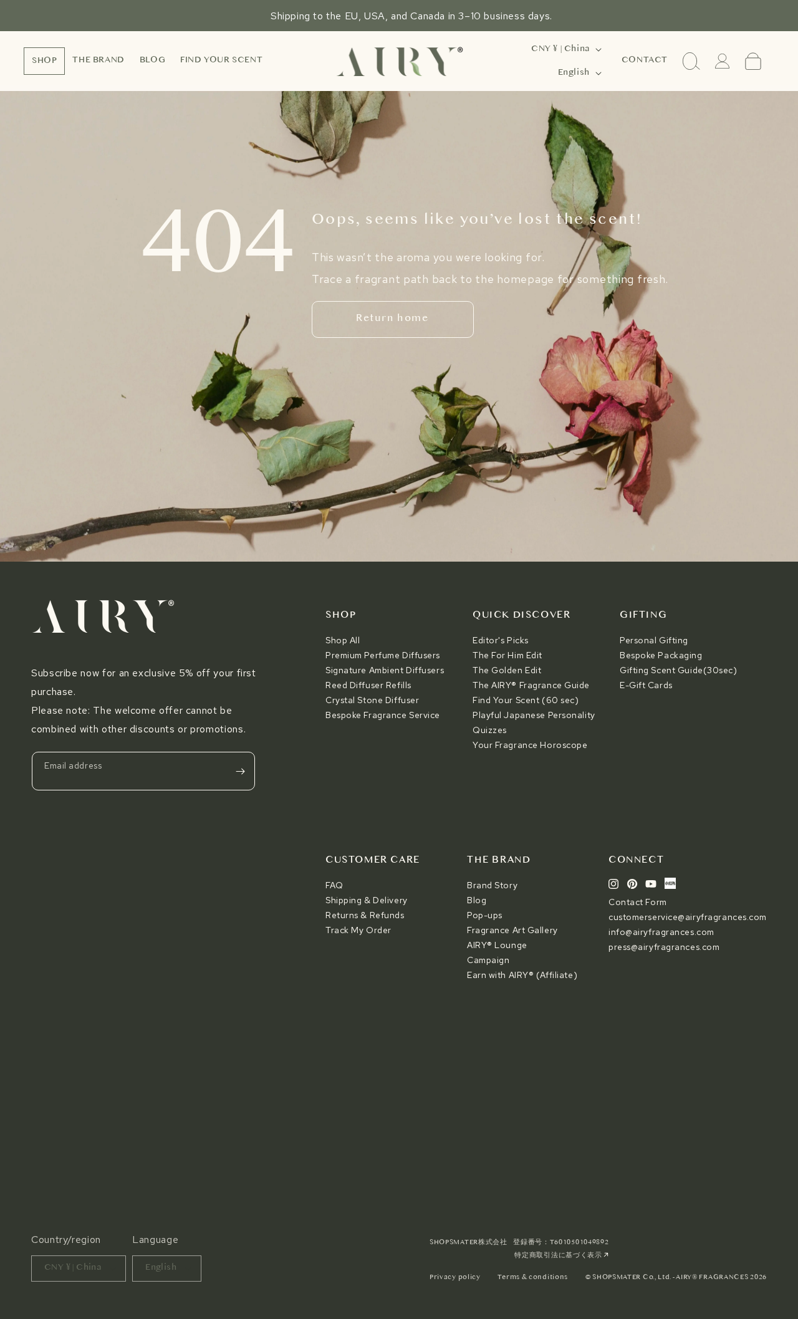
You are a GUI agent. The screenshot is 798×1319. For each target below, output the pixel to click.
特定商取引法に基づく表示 (558, 1255)
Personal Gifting (654, 640)
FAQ (334, 885)
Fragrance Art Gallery (512, 930)
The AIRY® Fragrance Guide (531, 685)
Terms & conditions (533, 1277)
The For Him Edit (507, 655)
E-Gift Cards (646, 685)
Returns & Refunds (365, 915)
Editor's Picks (501, 640)
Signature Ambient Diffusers (384, 670)
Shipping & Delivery (366, 900)
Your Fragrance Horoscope (530, 745)
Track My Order (358, 930)
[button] (44, 61)
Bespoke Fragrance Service (382, 715)
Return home (392, 319)
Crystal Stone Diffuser (372, 700)
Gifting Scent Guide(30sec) (679, 670)
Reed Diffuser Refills (368, 685)
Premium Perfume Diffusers (382, 655)
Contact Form (637, 902)
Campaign (488, 960)
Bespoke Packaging (661, 655)
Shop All (342, 640)
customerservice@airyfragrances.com (687, 917)
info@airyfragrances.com (661, 932)
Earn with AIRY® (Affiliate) (522, 975)
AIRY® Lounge (497, 945)
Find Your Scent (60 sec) (526, 700)
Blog (476, 900)
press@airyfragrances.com (663, 946)
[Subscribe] (240, 771)
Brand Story (492, 885)
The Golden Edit (507, 670)
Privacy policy (455, 1277)
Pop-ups (484, 915)
